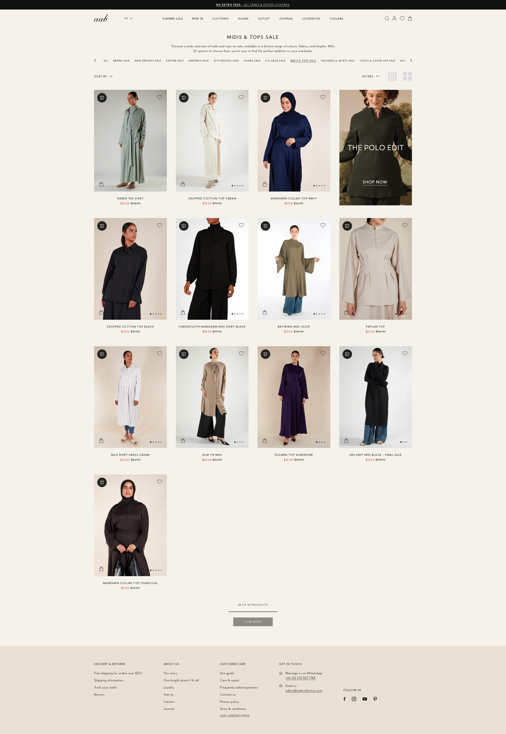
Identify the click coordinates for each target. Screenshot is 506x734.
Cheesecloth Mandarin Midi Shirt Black (212, 326)
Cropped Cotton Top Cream (212, 198)
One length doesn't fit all (181, 680)
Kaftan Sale (175, 60)
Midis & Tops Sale (303, 60)
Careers (169, 701)
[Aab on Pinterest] (375, 699)
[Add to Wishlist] (160, 97)
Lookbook (311, 18)
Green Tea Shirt (130, 198)
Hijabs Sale (252, 60)
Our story (170, 673)
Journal (286, 18)
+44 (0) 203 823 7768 (300, 678)
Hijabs (243, 18)
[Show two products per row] (407, 76)
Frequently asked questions (239, 687)
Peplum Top (375, 326)
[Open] (394, 18)
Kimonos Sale (199, 60)
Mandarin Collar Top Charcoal (130, 583)
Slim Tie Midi (212, 455)
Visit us (169, 694)
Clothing (220, 18)
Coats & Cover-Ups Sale (378, 60)
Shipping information (108, 680)
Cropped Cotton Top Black (130, 326)
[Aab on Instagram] (354, 699)
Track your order (105, 687)
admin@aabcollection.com (303, 690)
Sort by (100, 76)
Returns (99, 694)
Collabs (337, 18)
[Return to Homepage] (101, 18)
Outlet (264, 18)
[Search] (387, 18)
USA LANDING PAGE (235, 716)
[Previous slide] (99, 60)
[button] (232, 185)
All (106, 60)
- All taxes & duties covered (253, 5)
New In (197, 18)
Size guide (227, 673)
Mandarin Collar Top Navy (294, 198)
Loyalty (169, 687)
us (126, 18)
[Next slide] (407, 60)
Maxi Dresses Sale (148, 60)
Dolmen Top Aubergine (294, 455)
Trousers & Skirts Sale (338, 60)
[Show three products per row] (392, 76)
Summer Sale (172, 18)
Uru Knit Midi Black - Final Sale (375, 455)
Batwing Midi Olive (294, 326)
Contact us (228, 694)
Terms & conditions (233, 708)
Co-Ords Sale (275, 60)
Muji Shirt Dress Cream (130, 455)
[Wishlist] (402, 18)
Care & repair (230, 680)
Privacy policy (229, 701)
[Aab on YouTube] (365, 699)
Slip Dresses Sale (226, 60)
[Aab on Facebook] (345, 699)
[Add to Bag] (101, 184)
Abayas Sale (121, 60)
